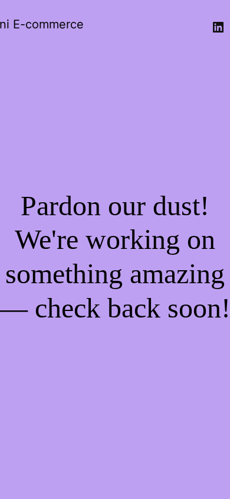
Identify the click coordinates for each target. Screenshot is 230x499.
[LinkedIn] (218, 27)
